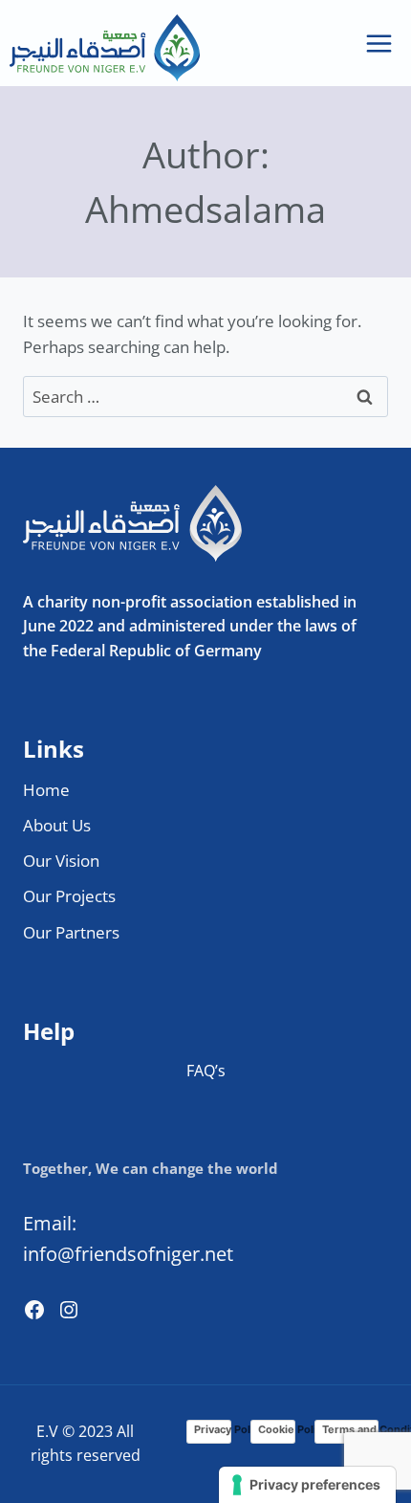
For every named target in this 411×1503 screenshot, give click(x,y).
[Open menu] (378, 43)
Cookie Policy (276, 1429)
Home (46, 790)
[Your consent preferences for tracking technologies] (307, 1485)
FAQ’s (206, 1070)
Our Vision (61, 861)
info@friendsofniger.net (128, 1254)
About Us (57, 825)
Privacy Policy (213, 1429)
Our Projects (69, 896)
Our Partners (71, 932)
